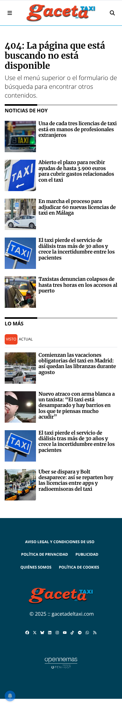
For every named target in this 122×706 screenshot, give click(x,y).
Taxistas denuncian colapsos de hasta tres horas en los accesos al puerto (77, 285)
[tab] (11, 339)
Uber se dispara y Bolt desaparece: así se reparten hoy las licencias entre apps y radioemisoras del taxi (75, 480)
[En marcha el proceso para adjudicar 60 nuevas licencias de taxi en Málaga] (20, 214)
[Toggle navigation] (10, 13)
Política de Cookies (79, 567)
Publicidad (86, 554)
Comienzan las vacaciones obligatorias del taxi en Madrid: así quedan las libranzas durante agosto (77, 364)
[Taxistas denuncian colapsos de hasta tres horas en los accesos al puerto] (20, 291)
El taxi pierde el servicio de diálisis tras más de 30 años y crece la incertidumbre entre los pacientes (76, 249)
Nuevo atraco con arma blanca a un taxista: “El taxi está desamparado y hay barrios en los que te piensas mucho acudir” (76, 405)
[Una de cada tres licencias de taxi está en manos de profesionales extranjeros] (20, 136)
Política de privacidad (44, 554)
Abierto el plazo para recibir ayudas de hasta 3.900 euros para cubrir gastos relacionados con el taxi (76, 171)
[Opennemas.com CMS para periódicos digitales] (61, 662)
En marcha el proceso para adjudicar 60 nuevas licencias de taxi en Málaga (77, 207)
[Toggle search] (112, 13)
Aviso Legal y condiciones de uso (59, 541)
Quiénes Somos (35, 567)
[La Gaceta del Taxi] (61, 13)
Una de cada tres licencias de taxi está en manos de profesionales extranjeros (77, 129)
